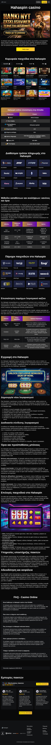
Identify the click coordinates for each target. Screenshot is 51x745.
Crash (30, 63)
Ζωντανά (18, 63)
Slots (43, 63)
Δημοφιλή (5, 63)
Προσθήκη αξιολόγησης (42, 683)
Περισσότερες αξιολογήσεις (25, 712)
